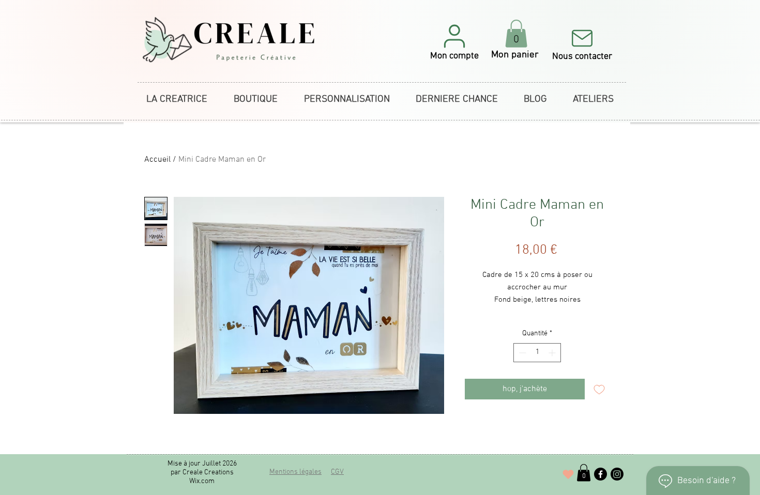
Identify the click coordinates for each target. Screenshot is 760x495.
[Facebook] (600, 474)
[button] (454, 42)
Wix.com (202, 481)
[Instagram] (617, 474)
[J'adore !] (568, 474)
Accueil (157, 159)
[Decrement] (521, 353)
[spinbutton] (537, 353)
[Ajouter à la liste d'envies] (599, 389)
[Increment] (552, 353)
